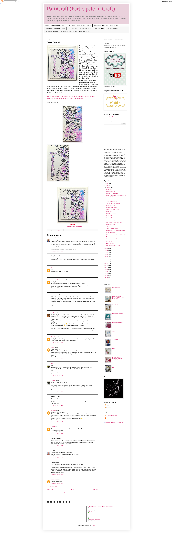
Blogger (93, 525)
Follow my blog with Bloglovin (75, 226)
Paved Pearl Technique (112, 28)
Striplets (114, 331)
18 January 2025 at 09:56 (57, 474)
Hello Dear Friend (110, 205)
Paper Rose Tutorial (84, 31)
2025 (106, 185)
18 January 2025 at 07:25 (57, 457)
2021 (106, 254)
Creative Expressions (112, 415)
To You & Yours (110, 215)
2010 (106, 278)
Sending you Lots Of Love (112, 209)
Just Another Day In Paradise (113, 239)
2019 (106, 259)
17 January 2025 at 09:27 (57, 342)
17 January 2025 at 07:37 (57, 290)
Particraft (109, 418)
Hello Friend (109, 199)
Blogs (89, 520)
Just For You (109, 241)
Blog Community (95, 510)
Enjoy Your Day (110, 243)
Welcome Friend (110, 218)
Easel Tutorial (114, 25)
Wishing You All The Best (112, 193)
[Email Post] (63, 230)
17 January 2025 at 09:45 (57, 359)
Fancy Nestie (71, 25)
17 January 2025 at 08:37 (57, 308)
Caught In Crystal (72, 28)
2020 (106, 256)
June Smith (54, 238)
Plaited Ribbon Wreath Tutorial (69, 31)
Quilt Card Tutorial (99, 28)
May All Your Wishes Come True (114, 222)
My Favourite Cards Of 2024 (113, 245)
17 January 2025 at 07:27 (57, 275)
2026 (106, 183)
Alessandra (95, 520)
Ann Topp (53, 312)
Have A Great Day (110, 220)
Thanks (108, 226)
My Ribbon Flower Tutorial (58, 25)
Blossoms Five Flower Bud (84, 25)
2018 (106, 261)
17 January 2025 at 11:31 (57, 405)
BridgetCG (53, 337)
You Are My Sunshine (111, 201)
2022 (106, 252)
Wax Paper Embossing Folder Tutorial (55, 28)
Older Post (95, 489)
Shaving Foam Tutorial (85, 28)
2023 (106, 250)
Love (113, 348)
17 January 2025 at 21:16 (57, 445)
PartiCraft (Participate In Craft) (81, 9)
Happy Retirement (110, 224)
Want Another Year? (117, 305)
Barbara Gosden (55, 268)
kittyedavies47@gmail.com (58, 280)
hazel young (54, 479)
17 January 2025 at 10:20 (57, 375)
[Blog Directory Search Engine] (94, 519)
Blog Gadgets (92, 520)
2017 (106, 263)
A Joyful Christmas (110, 232)
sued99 (53, 426)
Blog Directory (90, 510)
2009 (106, 280)
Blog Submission (94, 513)
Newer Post (50, 489)
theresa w (53, 410)
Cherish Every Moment (111, 207)
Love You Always (110, 191)
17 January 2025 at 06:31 (57, 251)
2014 (106, 269)
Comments (108, 407)
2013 (106, 271)
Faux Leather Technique (52, 31)
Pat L (52, 363)
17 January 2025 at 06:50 (57, 263)
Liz (51, 450)
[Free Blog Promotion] (91, 517)
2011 (106, 275)
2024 (106, 248)
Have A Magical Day (111, 213)
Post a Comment (53, 486)
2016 (106, 265)
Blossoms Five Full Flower (101, 25)
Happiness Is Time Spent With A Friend (115, 230)
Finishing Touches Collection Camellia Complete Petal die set (117, 359)
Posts (107, 405)
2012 (106, 273)
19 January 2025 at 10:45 (57, 483)
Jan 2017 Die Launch (117, 340)
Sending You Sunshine (112, 228)
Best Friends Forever (111, 237)
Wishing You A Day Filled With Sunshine (116, 234)
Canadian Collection (117, 287)
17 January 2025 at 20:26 (57, 434)
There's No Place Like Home (113, 203)
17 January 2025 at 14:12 (57, 422)
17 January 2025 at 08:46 (57, 332)
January (109, 187)
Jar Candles (90, 513)
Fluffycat (53, 380)
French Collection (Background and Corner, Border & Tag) (118, 297)
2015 (106, 267)
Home (46, 25)
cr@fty (52, 347)
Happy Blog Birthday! (117, 322)
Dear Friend (109, 189)
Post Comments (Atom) (59, 492)
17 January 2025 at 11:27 (57, 392)
